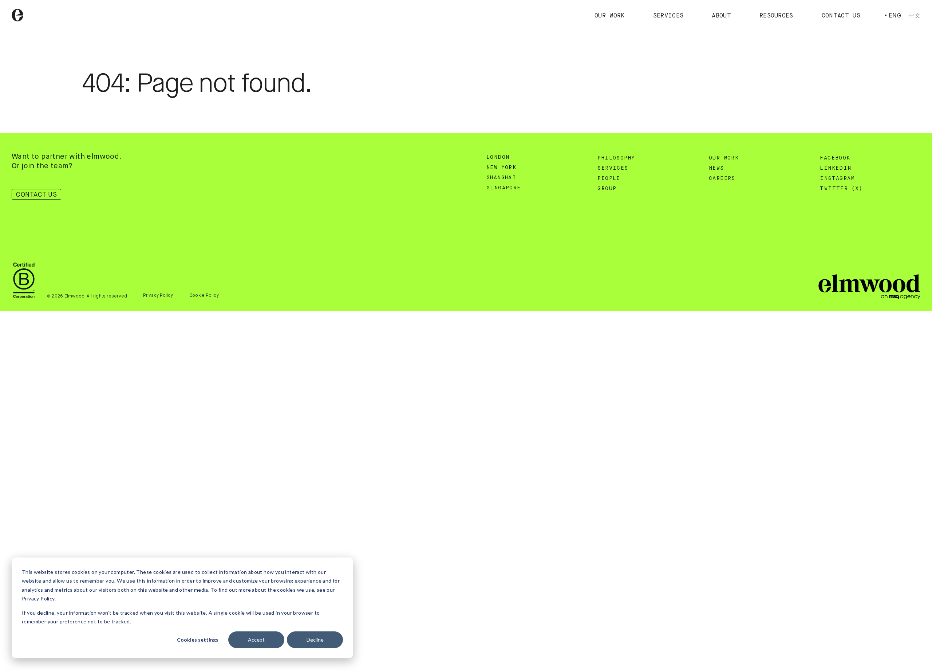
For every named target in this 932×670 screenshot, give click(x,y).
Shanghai (501, 177)
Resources (776, 16)
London (497, 157)
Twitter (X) (841, 188)
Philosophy (616, 158)
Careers (722, 178)
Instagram (837, 178)
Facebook (835, 158)
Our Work (610, 16)
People (608, 178)
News (716, 168)
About (721, 16)
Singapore (503, 187)
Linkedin (835, 168)
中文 (914, 15)
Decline (315, 639)
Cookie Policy (204, 295)
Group (606, 188)
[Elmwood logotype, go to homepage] (17, 15)
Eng (895, 15)
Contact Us (841, 16)
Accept (256, 639)
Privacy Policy (158, 295)
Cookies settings (197, 639)
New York (501, 167)
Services (668, 16)
